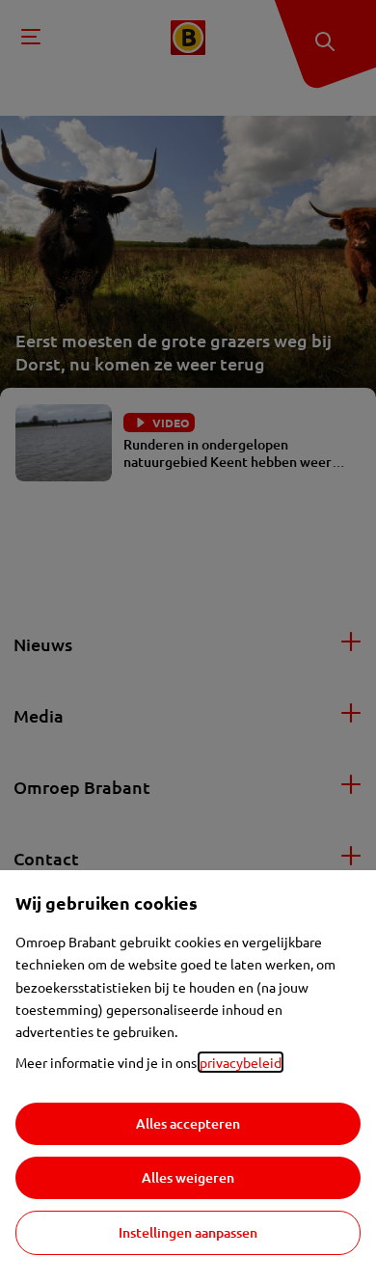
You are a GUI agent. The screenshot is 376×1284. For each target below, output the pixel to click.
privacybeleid (241, 1062)
